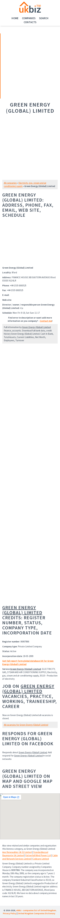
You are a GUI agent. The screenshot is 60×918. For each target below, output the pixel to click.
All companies (10, 182)
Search (43, 18)
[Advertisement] (22, 65)
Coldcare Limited (41, 858)
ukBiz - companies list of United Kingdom (36, 910)
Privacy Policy (9, 913)
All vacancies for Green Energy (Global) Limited (26, 724)
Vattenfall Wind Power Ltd (38, 855)
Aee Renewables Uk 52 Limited (17, 852)
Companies (29, 18)
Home (15, 18)
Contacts (30, 22)
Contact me (46, 320)
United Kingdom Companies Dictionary (36, 913)
